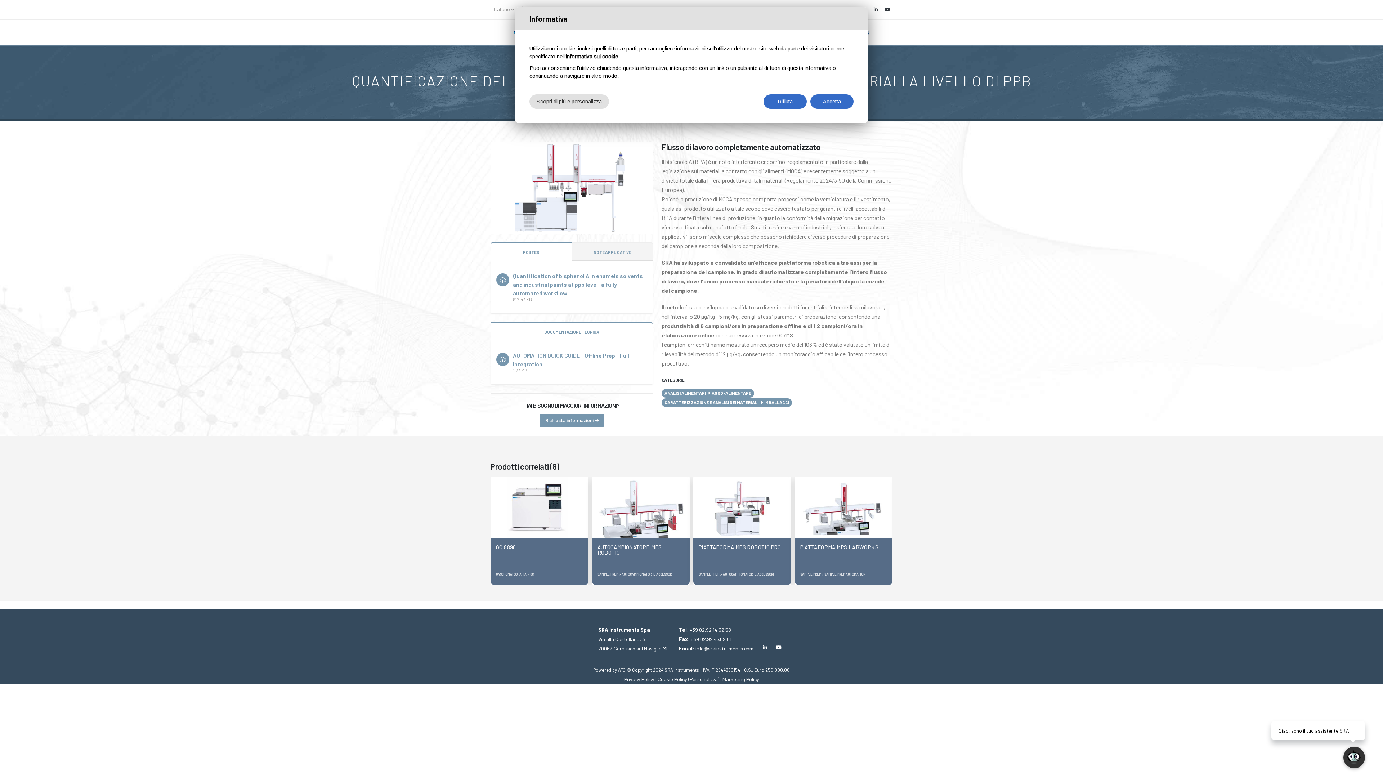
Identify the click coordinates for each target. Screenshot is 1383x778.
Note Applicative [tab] (612, 252)
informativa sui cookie (592, 56)
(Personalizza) (703, 679)
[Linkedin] (875, 9)
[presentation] (496, 530)
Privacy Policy (639, 679)
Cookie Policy (672, 679)
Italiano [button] (502, 9)
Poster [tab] (531, 252)
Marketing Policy (740, 679)
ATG (622, 670)
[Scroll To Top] (13, 770)
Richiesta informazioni (570, 420)
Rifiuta (785, 101)
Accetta (832, 101)
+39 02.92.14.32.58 (710, 630)
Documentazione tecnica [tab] (571, 331)
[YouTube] (887, 9)
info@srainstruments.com (724, 648)
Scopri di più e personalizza (569, 101)
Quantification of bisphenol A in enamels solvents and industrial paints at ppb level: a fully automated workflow (578, 284)
